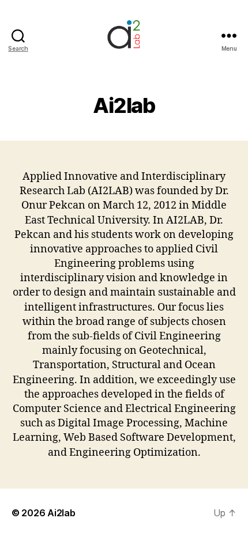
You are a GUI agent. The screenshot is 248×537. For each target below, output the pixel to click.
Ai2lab (61, 513)
